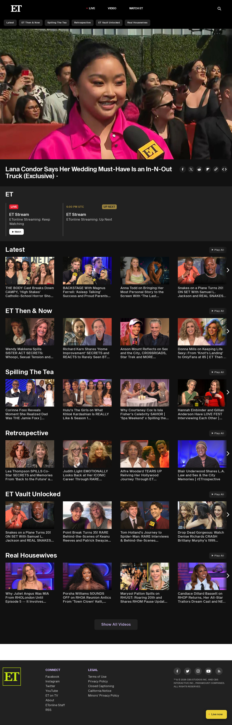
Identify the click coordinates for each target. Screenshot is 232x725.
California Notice (99, 691)
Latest (10, 22)
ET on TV (51, 695)
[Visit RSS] (219, 672)
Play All (219, 250)
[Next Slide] (227, 271)
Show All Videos (116, 624)
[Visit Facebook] (177, 672)
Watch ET (136, 8)
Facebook (52, 677)
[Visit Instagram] (198, 672)
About (49, 700)
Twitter (50, 686)
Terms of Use (97, 677)
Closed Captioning (101, 686)
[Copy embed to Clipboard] (224, 170)
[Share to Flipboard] (207, 170)
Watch (18, 232)
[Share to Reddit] (199, 170)
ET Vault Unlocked (109, 22)
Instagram (52, 681)
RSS (48, 710)
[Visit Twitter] (187, 672)
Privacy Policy (98, 681)
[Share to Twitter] (191, 170)
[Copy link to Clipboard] (216, 170)
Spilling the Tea (57, 22)
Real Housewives (137, 22)
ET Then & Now (31, 22)
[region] (116, 94)
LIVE (92, 8)
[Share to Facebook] (182, 170)
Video (112, 8)
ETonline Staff (55, 705)
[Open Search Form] (219, 9)
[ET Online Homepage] (16, 8)
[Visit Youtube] (208, 671)
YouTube (51, 691)
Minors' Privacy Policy (103, 695)
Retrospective (82, 22)
